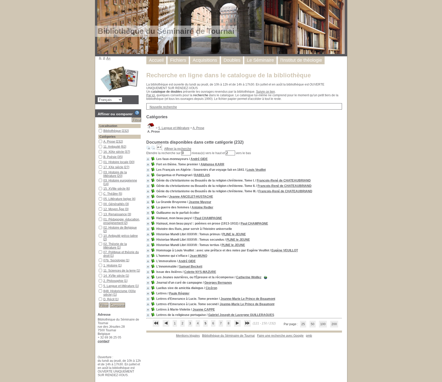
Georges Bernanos (218, 282)
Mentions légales (188, 335)
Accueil (156, 60)
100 (323, 324)
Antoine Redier (202, 207)
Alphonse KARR (212, 164)
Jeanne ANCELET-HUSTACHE (191, 196)
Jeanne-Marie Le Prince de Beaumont (247, 299)
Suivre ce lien (265, 91)
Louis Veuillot (256, 170)
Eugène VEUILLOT (284, 250)
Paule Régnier (179, 293)
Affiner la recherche (177, 149)
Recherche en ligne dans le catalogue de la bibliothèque (228, 75)
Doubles (232, 60)
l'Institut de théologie (301, 60)
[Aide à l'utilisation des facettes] (137, 113)
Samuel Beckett (190, 266)
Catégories (108, 137)
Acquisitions (205, 60)
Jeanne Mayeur (200, 202)
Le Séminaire (260, 60)
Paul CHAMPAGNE (208, 218)
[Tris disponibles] (160, 149)
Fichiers (178, 60)
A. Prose (198, 128)
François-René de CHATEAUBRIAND (284, 180)
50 (312, 324)
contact (103, 341)
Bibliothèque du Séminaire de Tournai (228, 335)
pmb (309, 335)
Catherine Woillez (248, 277)
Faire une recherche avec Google (280, 335)
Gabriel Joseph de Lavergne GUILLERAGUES (241, 315)
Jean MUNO (198, 256)
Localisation (108, 126)
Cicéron (211, 288)
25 (303, 324)
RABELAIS (202, 175)
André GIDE (199, 159)
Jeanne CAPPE (204, 309)
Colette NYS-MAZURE (200, 272)
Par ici (150, 95)
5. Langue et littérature (174, 128)
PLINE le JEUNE (234, 234)
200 (334, 324)
